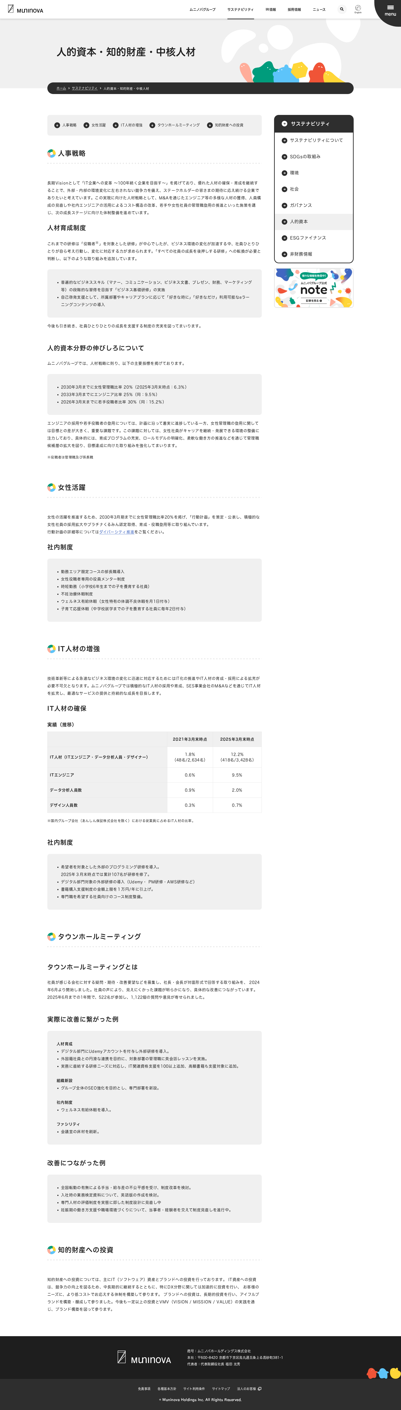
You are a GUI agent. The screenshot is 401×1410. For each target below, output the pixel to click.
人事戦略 (69, 125)
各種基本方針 (167, 1388)
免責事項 (144, 1388)
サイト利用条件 (194, 1388)
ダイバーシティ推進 (117, 532)
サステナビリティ (240, 9)
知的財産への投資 (229, 125)
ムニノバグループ (203, 9)
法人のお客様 (246, 1388)
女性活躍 (99, 125)
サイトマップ (221, 1388)
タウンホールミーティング (179, 125)
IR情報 (271, 9)
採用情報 (294, 9)
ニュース (319, 9)
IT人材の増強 (131, 125)
